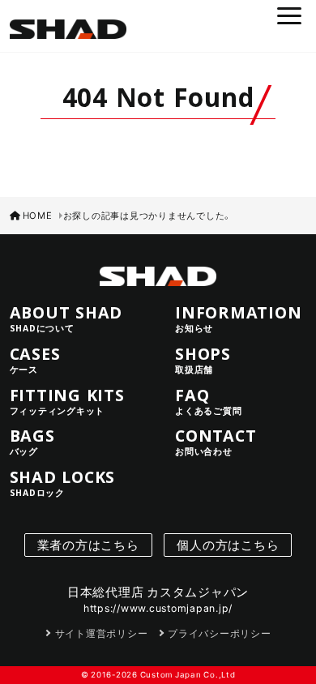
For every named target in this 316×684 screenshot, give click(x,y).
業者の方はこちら (88, 545)
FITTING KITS (67, 401)
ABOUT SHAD (66, 318)
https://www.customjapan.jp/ (158, 608)
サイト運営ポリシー (101, 633)
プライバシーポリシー (219, 633)
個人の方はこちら (228, 545)
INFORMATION (238, 318)
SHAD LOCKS (63, 483)
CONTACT (215, 442)
